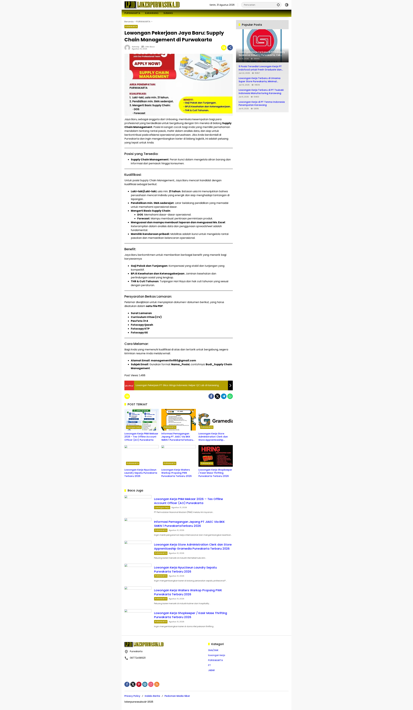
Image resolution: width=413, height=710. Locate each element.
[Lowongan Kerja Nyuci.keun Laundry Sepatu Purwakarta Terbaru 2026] (141, 456)
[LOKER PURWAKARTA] (152, 4)
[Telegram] (224, 396)
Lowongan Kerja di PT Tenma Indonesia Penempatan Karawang (262, 103)
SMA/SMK (213, 650)
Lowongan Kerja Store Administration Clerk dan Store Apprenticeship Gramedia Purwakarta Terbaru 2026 (213, 437)
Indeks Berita (152, 696)
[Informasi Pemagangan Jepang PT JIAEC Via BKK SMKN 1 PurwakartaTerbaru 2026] (178, 420)
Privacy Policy (132, 696)
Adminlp (135, 47)
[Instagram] (150, 684)
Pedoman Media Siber (177, 696)
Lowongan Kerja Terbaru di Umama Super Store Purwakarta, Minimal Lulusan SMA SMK (259, 80)
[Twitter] (217, 396)
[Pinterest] (138, 684)
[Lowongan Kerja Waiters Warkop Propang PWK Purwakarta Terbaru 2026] (178, 456)
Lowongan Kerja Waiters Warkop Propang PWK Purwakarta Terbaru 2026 (176, 473)
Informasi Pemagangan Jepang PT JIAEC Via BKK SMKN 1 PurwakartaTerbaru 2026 (177, 437)
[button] (278, 4)
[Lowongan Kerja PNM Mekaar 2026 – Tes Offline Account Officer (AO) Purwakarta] (141, 420)
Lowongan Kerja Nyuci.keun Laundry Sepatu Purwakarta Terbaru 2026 (140, 473)
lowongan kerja (134, 427)
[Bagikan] (230, 47)
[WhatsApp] (230, 396)
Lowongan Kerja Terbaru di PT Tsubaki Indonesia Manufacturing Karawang (261, 92)
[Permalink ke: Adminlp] (128, 48)
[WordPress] (144, 684)
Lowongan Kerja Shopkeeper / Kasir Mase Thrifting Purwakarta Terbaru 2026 (215, 473)
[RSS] (156, 684)
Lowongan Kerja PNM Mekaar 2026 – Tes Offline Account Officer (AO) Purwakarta (141, 437)
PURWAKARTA (131, 26)
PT (209, 665)
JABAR (211, 670)
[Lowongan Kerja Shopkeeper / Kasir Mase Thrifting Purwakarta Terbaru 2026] (215, 456)
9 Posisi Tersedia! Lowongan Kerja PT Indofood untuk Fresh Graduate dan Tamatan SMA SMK (260, 68)
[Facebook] (211, 396)
